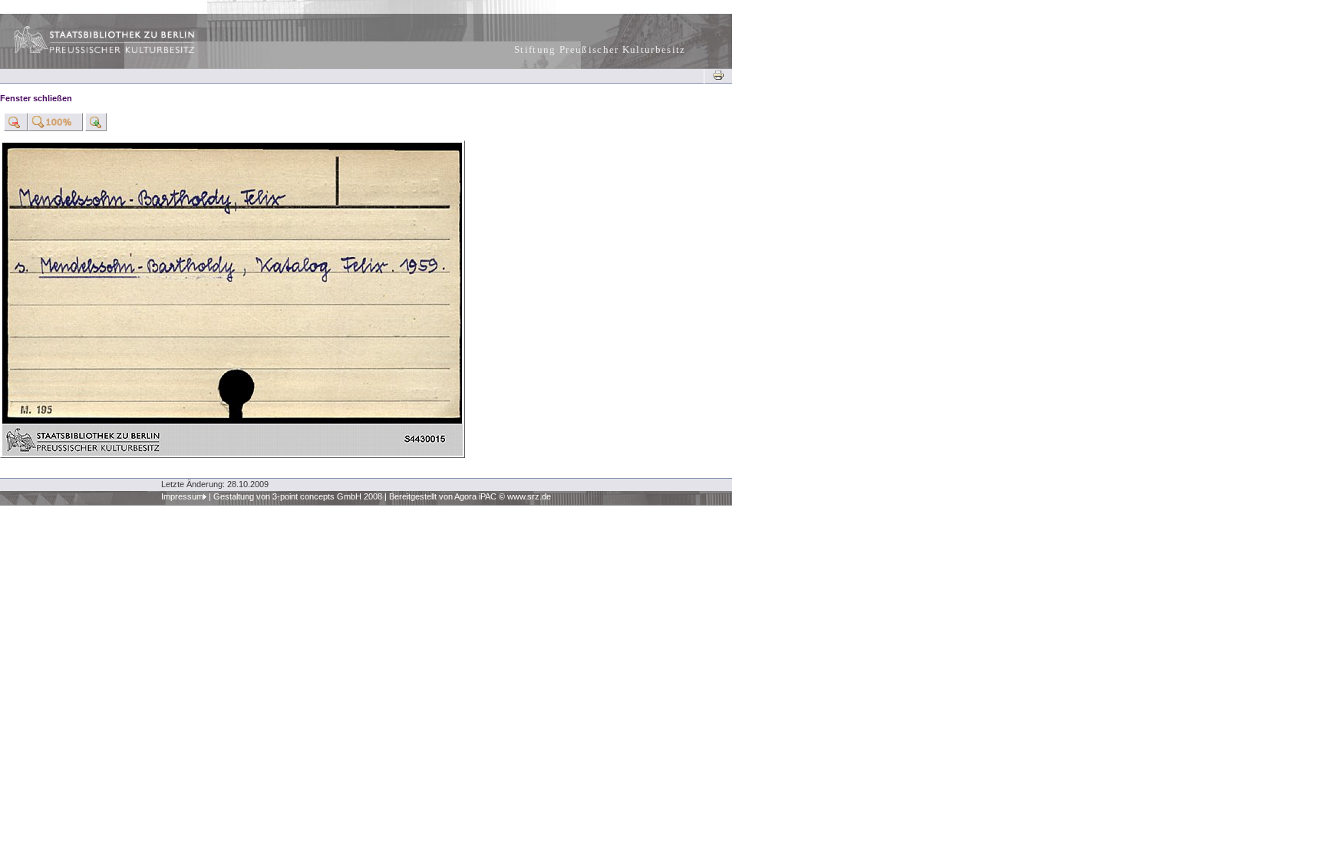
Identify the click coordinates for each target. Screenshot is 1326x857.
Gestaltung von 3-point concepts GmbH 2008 (297, 496)
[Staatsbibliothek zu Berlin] (90, 51)
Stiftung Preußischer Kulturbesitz (600, 49)
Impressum (182, 496)
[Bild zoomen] (16, 122)
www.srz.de (529, 496)
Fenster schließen (36, 98)
